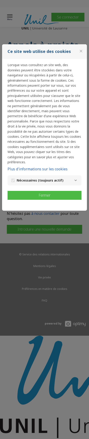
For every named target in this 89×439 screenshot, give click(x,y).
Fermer (44, 195)
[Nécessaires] (75, 180)
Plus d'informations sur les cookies (38, 168)
